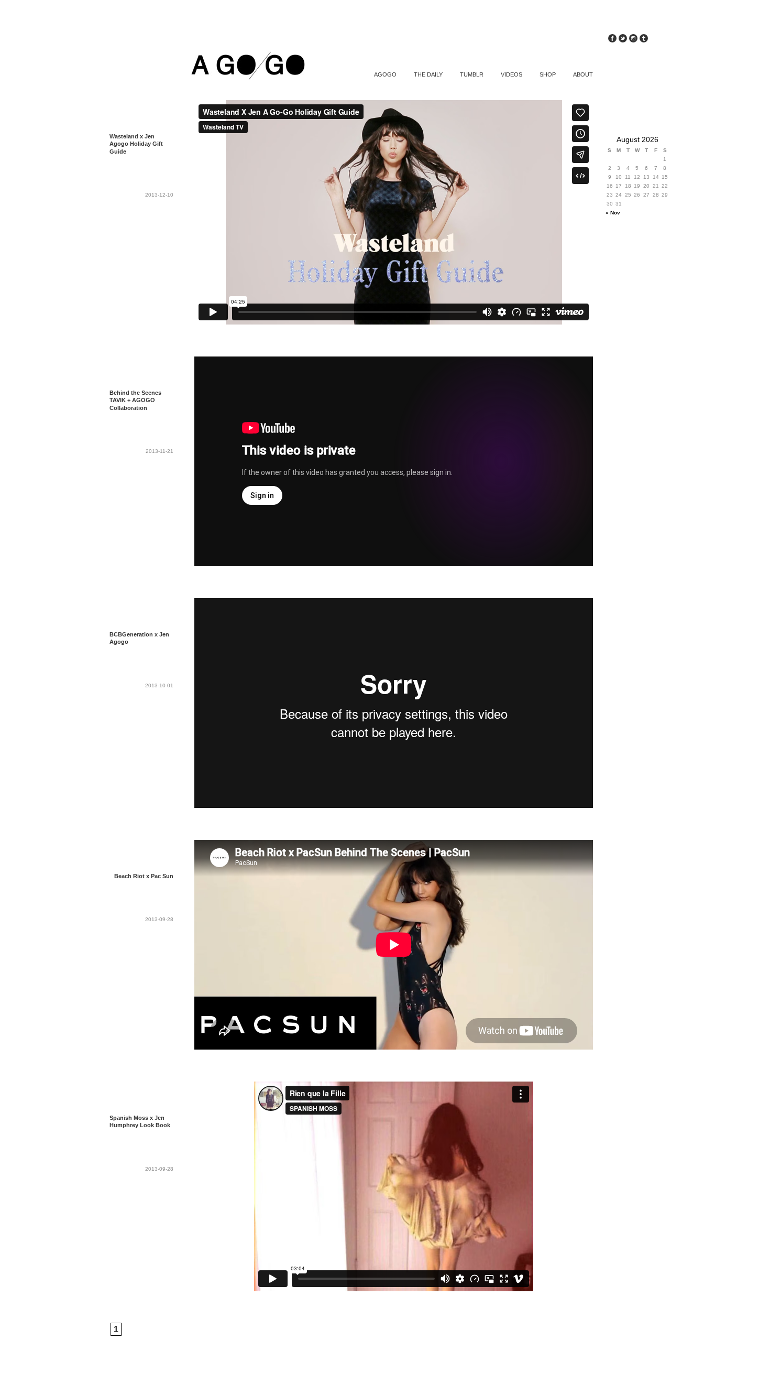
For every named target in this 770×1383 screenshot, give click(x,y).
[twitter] (623, 39)
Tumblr (471, 74)
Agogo (385, 74)
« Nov (613, 212)
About (583, 74)
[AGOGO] (241, 67)
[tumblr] (644, 39)
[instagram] (633, 39)
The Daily (428, 74)
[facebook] (612, 39)
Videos (511, 74)
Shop (548, 74)
